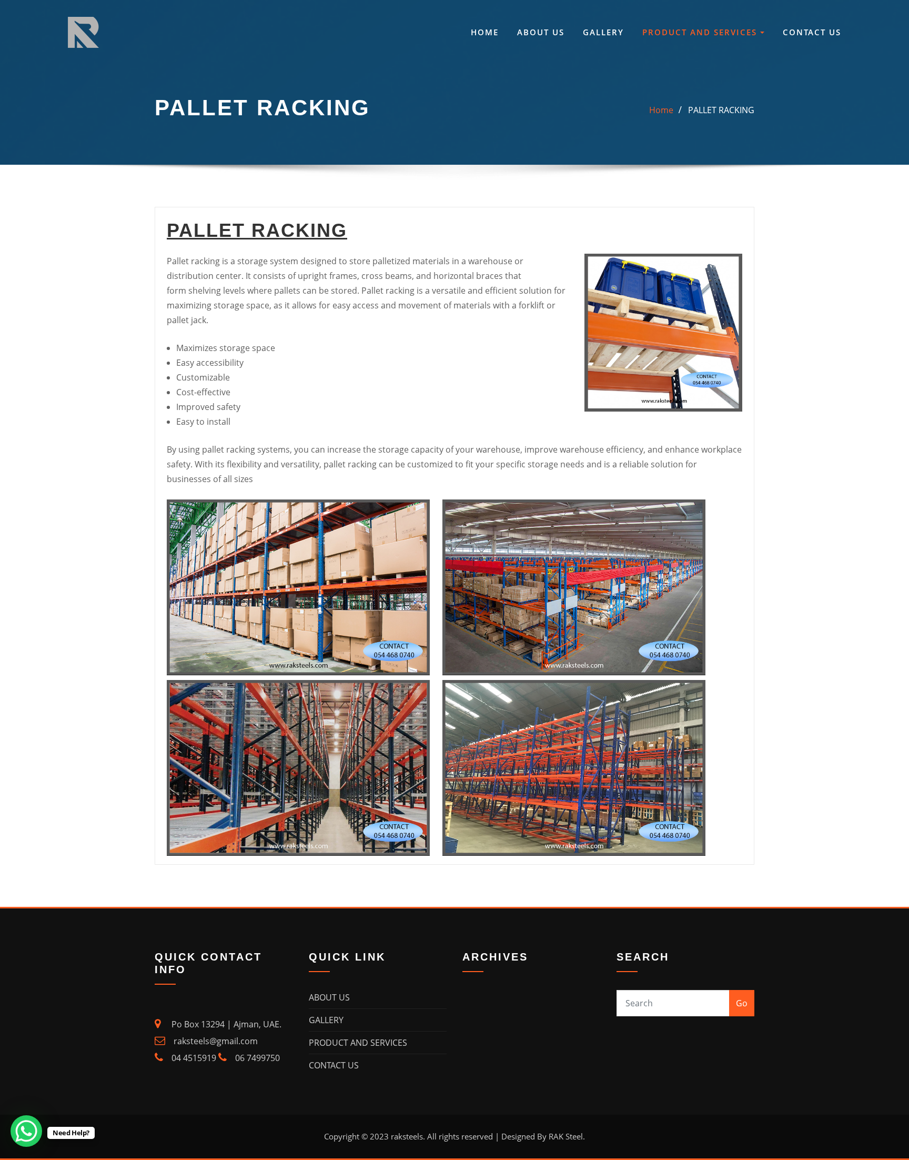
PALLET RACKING (721, 110)
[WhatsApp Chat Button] (26, 1131)
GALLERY (603, 32)
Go (742, 1003)
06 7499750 (257, 1058)
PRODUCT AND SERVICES (701, 32)
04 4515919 (193, 1058)
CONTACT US (812, 32)
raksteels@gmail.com (214, 1041)
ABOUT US (540, 32)
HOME (485, 32)
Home (661, 110)
